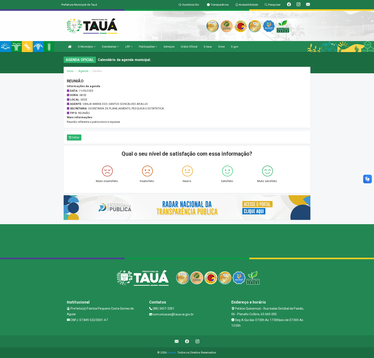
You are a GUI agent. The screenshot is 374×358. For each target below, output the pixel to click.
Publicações (147, 46)
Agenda (83, 71)
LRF (128, 46)
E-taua (208, 46)
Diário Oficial (189, 46)
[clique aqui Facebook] (187, 341)
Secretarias (109, 46)
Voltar (75, 137)
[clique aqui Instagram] (197, 341)
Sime (221, 46)
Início (70, 71)
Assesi (171, 352)
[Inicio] (70, 46)
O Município (86, 46)
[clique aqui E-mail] (177, 341)
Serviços (169, 46)
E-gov (235, 46)
